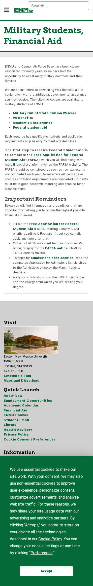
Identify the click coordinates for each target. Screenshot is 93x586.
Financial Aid (15, 410)
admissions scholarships (52, 258)
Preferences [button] (42, 552)
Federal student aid (30, 128)
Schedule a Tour (17, 376)
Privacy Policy (16, 434)
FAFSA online (56, 248)
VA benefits (23, 118)
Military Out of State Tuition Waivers (44, 113)
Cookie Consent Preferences (30, 439)
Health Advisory (18, 430)
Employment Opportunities (28, 401)
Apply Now (13, 396)
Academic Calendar (21, 405)
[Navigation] (6, 10)
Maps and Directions (21, 381)
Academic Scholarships (33, 123)
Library (10, 425)
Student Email (16, 420)
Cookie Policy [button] (50, 539)
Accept (46, 571)
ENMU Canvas (16, 415)
